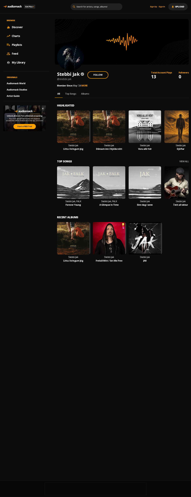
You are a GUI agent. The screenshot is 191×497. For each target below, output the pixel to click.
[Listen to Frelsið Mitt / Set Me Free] (109, 238)
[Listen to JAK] (145, 238)
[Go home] (12, 7)
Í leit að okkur (180, 204)
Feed (15, 53)
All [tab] (58, 93)
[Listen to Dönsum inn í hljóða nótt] (109, 126)
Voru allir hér (145, 149)
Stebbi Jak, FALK (73, 201)
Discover (17, 27)
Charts (16, 36)
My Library (18, 62)
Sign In (162, 7)
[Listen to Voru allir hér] (145, 126)
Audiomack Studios (17, 89)
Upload (179, 6)
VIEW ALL (184, 161)
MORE (84, 85)
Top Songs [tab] (70, 93)
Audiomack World (16, 83)
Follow (97, 74)
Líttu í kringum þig (73, 149)
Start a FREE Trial (24, 126)
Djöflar (180, 149)
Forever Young (73, 204)
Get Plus (29, 6)
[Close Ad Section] (42, 108)
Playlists (17, 45)
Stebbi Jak (73, 145)
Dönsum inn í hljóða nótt (109, 149)
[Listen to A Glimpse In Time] (109, 182)
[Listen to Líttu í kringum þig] (73, 126)
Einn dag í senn (145, 204)
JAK (145, 260)
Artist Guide (13, 95)
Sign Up (153, 7)
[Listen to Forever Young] (73, 182)
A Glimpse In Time (109, 204)
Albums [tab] (85, 93)
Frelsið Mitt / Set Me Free (109, 260)
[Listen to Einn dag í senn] (145, 182)
